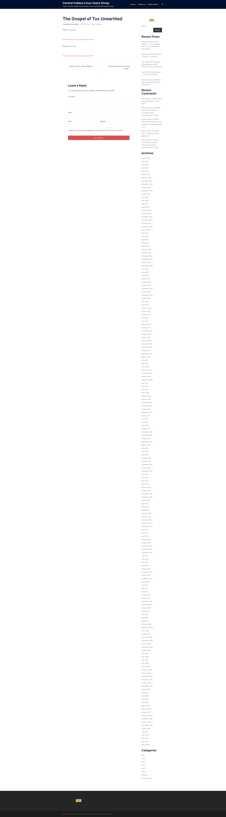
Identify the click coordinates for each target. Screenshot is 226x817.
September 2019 (147, 354)
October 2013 (146, 523)
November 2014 (147, 494)
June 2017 (145, 419)
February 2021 (146, 324)
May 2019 (145, 363)
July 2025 (145, 197)
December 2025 (147, 181)
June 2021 (145, 318)
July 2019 (145, 360)
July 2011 (145, 585)
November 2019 (147, 347)
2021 (143, 755)
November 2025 (147, 184)
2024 (143, 765)
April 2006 (145, 663)
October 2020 (146, 334)
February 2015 (146, 487)
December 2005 (147, 676)
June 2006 (145, 657)
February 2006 (146, 670)
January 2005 (146, 712)
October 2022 (146, 292)
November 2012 (147, 549)
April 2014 (145, 507)
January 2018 (146, 399)
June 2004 (145, 735)
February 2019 (146, 370)
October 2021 (146, 311)
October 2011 (146, 575)
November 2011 (147, 572)
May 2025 (145, 204)
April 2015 (145, 481)
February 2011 (146, 595)
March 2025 (146, 207)
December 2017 (147, 402)
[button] (162, 4)
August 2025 (146, 194)
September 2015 (147, 471)
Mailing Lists (142, 4)
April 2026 (145, 171)
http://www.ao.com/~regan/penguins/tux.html (78, 39)
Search (144, 26)
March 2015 (145, 484)
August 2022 (146, 298)
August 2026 (146, 158)
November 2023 (147, 259)
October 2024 (146, 223)
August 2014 (146, 500)
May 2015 (145, 477)
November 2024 (147, 220)
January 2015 (146, 490)
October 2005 (146, 683)
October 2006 (146, 644)
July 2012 (145, 556)
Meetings (145, 775)
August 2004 (146, 728)
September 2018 (147, 380)
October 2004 (146, 722)
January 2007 (146, 634)
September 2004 (147, 725)
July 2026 (145, 161)
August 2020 (146, 337)
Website (102, 121)
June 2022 (145, 301)
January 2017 (146, 429)
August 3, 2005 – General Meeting (80, 66)
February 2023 (146, 282)
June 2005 (145, 696)
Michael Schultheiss (72, 24)
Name (70, 112)
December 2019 (147, 344)
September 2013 (147, 526)
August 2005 (146, 689)
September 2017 (147, 412)
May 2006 (145, 660)
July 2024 (145, 233)
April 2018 (145, 389)
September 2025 (147, 191)
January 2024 (146, 253)
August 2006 (146, 650)
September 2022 (147, 295)
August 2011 (146, 582)
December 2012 (147, 546)
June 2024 (145, 236)
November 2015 (147, 464)
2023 (143, 762)
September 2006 (147, 647)
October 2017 (146, 409)
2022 (143, 758)
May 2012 (145, 562)
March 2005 (146, 706)
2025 (143, 768)
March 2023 (146, 279)
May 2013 (145, 533)
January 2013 (146, 543)
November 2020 (147, 331)
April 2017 (145, 422)
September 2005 (147, 686)
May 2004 (145, 738)
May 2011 (145, 588)
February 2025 (146, 210)
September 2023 (147, 266)
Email (70, 121)
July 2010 (145, 614)
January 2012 (146, 569)
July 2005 (145, 693)
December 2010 (147, 601)
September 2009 (147, 627)
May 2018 (145, 386)
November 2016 (147, 435)
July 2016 (145, 448)
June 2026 (145, 165)
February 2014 (146, 513)
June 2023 (145, 272)
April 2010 (145, 621)
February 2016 (146, 458)
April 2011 (145, 592)
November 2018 (147, 373)
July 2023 (145, 269)
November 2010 (147, 605)
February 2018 (146, 396)
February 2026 (146, 178)
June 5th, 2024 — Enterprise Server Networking (150, 133)
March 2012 (145, 565)
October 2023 (146, 262)
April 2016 (145, 455)
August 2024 (146, 230)
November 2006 (147, 640)
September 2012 (147, 552)
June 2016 (145, 451)
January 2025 (146, 213)
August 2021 (146, 314)
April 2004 (145, 741)
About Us (133, 4)
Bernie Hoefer (146, 99)
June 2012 (145, 559)
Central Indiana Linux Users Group (86, 3)
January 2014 (146, 517)
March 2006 (146, 666)
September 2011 (147, 578)
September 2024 (147, 226)
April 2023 (145, 275)
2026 (143, 772)
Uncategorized (97, 24)
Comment (72, 96)
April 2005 (145, 702)
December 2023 (147, 256)
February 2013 (146, 539)
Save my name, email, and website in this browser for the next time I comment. (96, 130)
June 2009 (145, 631)
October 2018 (146, 376)
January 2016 (146, 461)
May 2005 (145, 699)
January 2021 (146, 328)
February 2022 (146, 308)
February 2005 (146, 709)
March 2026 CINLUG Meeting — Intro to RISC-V (151, 101)
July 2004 (145, 732)
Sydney (108, 814)
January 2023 (146, 285)
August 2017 (146, 416)
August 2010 (146, 611)
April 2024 (145, 243)
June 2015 (145, 474)
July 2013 (145, 530)
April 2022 (145, 305)
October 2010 (146, 608)
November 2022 (147, 288)
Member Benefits (153, 4)
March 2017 (145, 425)
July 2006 (145, 653)
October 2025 (146, 187)
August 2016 (146, 445)
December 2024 (147, 217)
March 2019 (145, 367)
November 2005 (147, 679)
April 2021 (145, 321)
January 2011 (146, 598)
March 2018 (145, 393)
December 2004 (147, 715)
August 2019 (146, 357)
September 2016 (147, 442)
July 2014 (145, 503)
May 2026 (145, 168)
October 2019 (146, 350)
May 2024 (145, 239)
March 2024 (146, 246)
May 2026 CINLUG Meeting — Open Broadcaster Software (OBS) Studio (152, 82)
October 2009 (146, 624)
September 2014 (147, 497)
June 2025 (145, 200)
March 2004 (146, 745)
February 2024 (146, 249)
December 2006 (147, 637)
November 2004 (147, 719)
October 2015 (146, 468)
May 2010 (145, 618)
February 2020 (146, 341)
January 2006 (146, 673)
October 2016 (146, 438)
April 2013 (145, 536)
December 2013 (147, 520)
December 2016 (147, 432)
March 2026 (146, 174)
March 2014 (145, 510)
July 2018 (145, 383)
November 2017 (147, 406)
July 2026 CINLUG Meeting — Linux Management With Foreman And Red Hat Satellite (152, 64)
